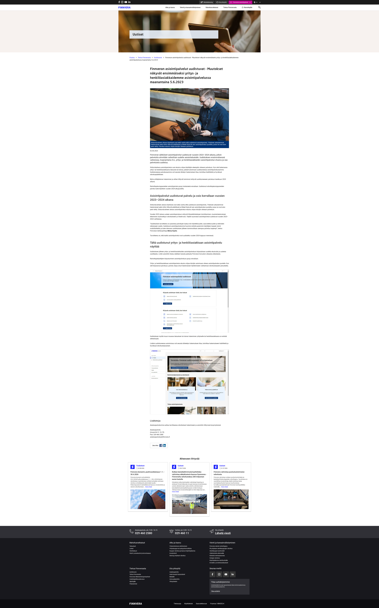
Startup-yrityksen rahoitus (177, 555)
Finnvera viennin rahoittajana (218, 546)
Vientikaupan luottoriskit (217, 551)
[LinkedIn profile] (129, 3)
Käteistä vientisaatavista (217, 555)
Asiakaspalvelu (174, 572)
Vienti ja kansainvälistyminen (190, 7)
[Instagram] (122, 3)
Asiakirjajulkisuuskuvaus (136, 579)
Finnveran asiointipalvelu (240, 2)
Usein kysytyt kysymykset (177, 574)
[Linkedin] (164, 445)
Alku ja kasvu (170, 7)
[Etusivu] (124, 7)
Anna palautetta (174, 579)
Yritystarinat (133, 584)
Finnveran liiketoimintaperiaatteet (139, 577)
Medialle (171, 577)
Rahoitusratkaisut (212, 7)
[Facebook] (160, 445)
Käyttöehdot (188, 604)
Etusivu (132, 57)
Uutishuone (158, 57)
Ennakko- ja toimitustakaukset (219, 563)
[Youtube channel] (125, 3)
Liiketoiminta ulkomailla (217, 553)
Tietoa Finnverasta (230, 7)
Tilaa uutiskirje (215, 591)
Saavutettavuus (201, 604)
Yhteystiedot (173, 581)
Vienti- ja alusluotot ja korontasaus (140, 553)
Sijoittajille (132, 581)
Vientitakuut (133, 551)
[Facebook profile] (119, 3)
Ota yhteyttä (223, 2)
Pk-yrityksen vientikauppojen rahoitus (221, 548)
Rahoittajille (248, 7)
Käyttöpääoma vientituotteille (219, 560)
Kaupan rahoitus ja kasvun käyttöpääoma (182, 551)
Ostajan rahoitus (215, 558)
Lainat (131, 548)
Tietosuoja (177, 604)
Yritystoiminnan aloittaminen (178, 546)
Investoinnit (173, 553)
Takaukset (132, 546)
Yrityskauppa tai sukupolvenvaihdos (180, 548)
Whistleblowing (208, 2)
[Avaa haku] (259, 7)
